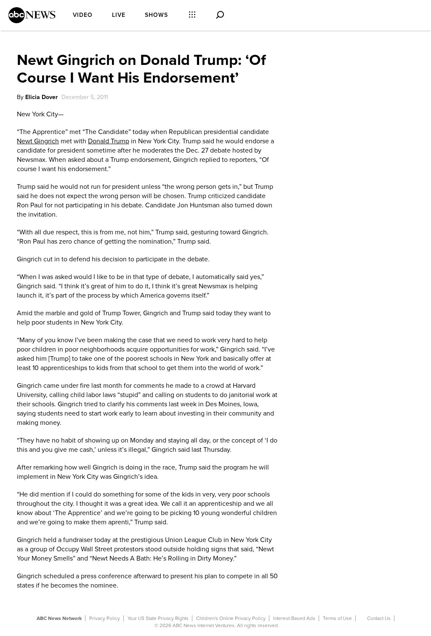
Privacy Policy (104, 618)
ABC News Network (59, 618)
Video (83, 15)
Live (118, 15)
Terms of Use (337, 618)
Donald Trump (108, 141)
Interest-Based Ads (294, 618)
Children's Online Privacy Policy (231, 618)
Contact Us (379, 618)
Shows (156, 15)
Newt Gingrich (38, 141)
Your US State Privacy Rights (158, 618)
